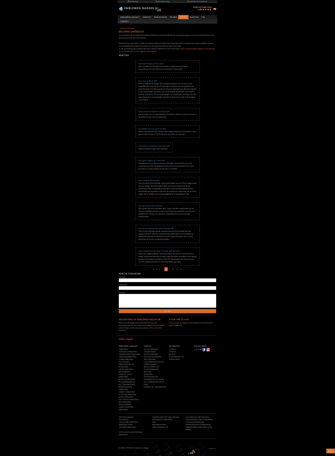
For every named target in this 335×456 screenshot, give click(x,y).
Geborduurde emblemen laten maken (198, 428)
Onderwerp (123, 285)
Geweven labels (151, 364)
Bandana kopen (159, 425)
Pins (154, 422)
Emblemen (123, 349)
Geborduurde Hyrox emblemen (198, 420)
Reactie (122, 292)
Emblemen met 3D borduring (126, 365)
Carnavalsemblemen (128, 352)
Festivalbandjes (151, 377)
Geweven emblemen (127, 357)
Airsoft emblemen (127, 392)
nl (214, 9)
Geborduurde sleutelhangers (151, 353)
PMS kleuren (174, 359)
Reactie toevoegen (127, 28)
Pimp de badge (160, 17)
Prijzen (173, 17)
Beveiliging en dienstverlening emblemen (126, 406)
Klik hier (152, 328)
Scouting (194, 17)
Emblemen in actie (160, 427)
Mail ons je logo (174, 323)
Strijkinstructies (176, 357)
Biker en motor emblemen (125, 388)
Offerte (183, 17)
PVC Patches (124, 362)
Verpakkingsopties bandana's (198, 425)
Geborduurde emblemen (129, 354)
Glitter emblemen (127, 384)
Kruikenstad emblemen (162, 420)
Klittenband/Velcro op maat (154, 383)
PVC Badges (123, 420)
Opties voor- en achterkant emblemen (131, 433)
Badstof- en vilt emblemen (126, 375)
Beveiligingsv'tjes (151, 367)
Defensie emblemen (127, 427)
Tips (203, 17)
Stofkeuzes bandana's (194, 422)
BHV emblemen (125, 402)
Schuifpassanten (151, 369)
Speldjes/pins (149, 359)
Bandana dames (125, 425)
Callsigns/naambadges (154, 362)
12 (181, 269)
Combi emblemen (126, 359)
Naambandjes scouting (154, 379)
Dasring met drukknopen (155, 387)
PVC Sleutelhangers (152, 357)
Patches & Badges (126, 417)
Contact (124, 21)
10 (173, 269)
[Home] (140, 9)
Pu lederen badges (127, 382)
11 (177, 269)
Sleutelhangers (151, 349)
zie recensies (203, 1)
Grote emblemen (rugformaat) (126, 370)
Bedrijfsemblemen (127, 379)
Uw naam (122, 277)
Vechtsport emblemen (128, 399)
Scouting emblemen (127, 394)
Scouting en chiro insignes (197, 417)
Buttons (147, 372)
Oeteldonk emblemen (128, 422)
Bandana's (148, 374)
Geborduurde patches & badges (165, 417)
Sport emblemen (126, 397)
